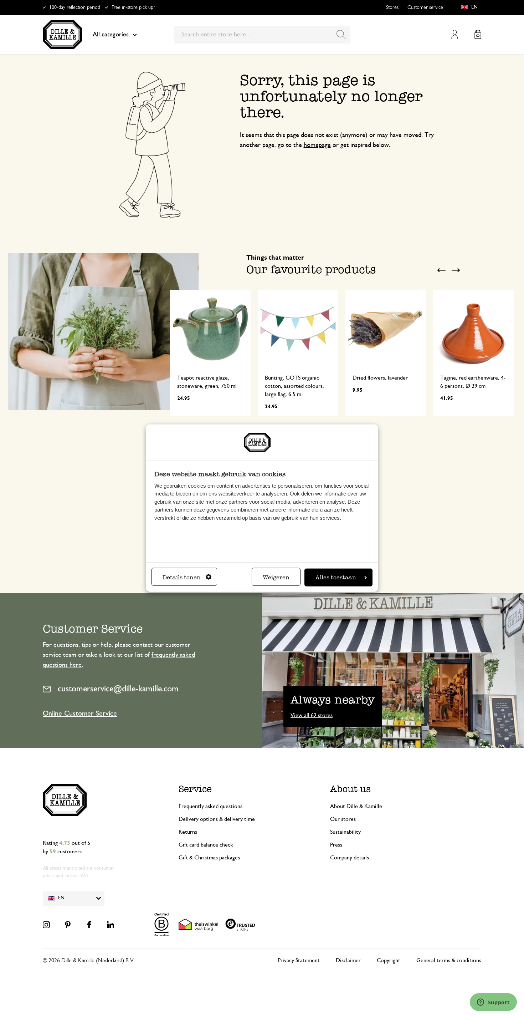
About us (350, 789)
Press (336, 845)
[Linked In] (110, 924)
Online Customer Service (80, 713)
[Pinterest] (67, 924)
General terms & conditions (448, 960)
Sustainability (345, 832)
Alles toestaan (335, 577)
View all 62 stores (312, 715)
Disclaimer (348, 960)
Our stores (343, 819)
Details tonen (182, 577)
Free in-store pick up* (133, 7)
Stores (392, 7)
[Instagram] (46, 924)
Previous (441, 270)
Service (195, 789)
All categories (111, 34)
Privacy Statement (299, 960)
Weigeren (276, 577)
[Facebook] (89, 924)
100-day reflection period (74, 7)
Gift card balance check (206, 845)
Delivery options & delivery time (217, 819)
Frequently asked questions (210, 806)
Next (455, 270)
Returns (188, 832)
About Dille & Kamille (356, 806)
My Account (454, 34)
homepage (317, 145)
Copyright (388, 960)
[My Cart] (477, 34)
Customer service (425, 7)
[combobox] (262, 35)
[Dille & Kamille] (62, 35)
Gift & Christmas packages (209, 857)
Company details (349, 857)
